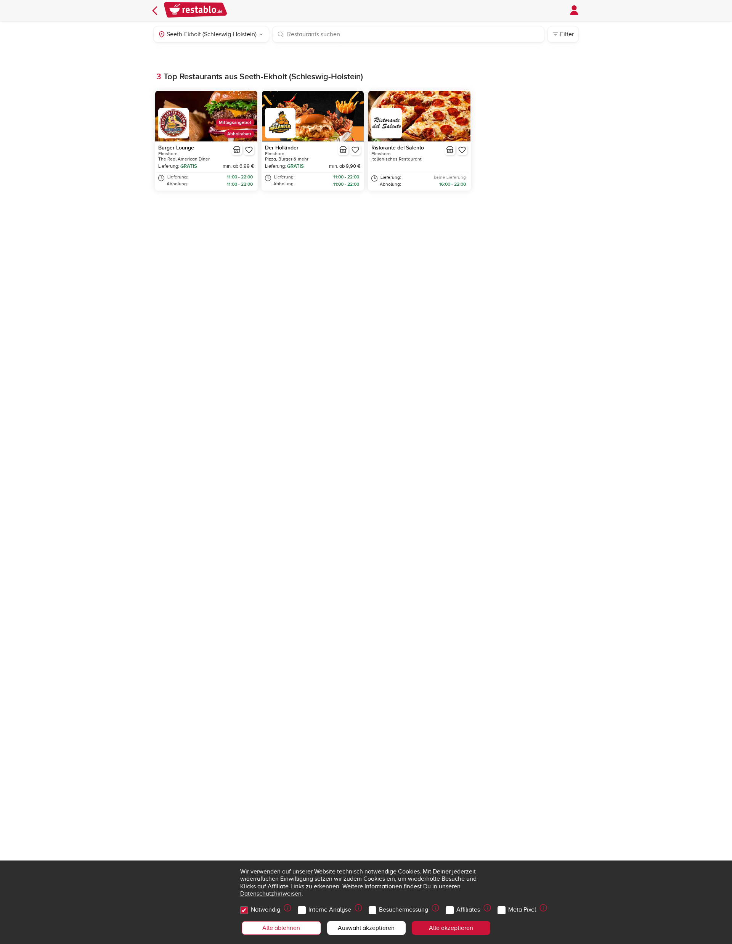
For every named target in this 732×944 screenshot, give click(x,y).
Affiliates (468, 909)
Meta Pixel (522, 909)
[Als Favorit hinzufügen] (249, 149)
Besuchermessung (403, 909)
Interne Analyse (329, 909)
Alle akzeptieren (451, 928)
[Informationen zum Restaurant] (236, 149)
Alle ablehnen (281, 928)
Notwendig (265, 909)
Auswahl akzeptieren (366, 928)
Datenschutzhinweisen (271, 893)
